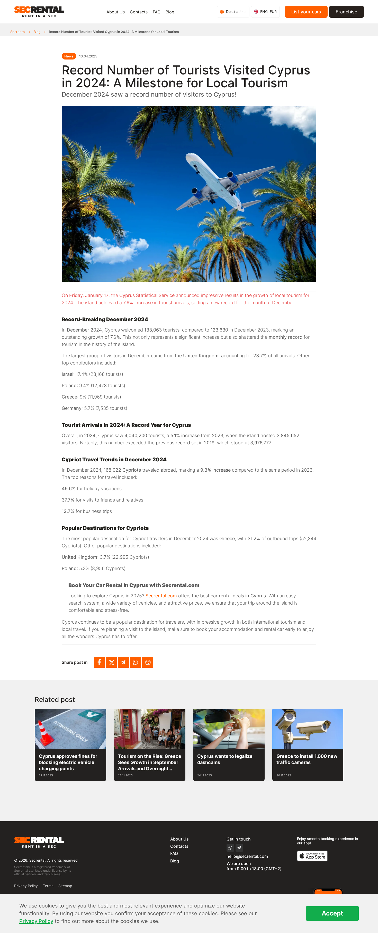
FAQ (156, 11)
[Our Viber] (147, 662)
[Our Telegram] (123, 662)
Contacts (139, 11)
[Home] (39, 11)
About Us (115, 11)
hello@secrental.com (247, 856)
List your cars (306, 11)
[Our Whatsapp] (135, 662)
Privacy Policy (26, 886)
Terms (48, 886)
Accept (332, 913)
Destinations (236, 11)
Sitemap (65, 886)
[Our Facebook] (99, 662)
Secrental (17, 32)
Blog (170, 11)
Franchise (346, 11)
